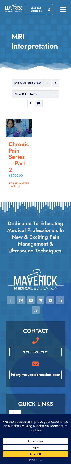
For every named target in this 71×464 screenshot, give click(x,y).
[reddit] (36, 310)
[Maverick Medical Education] (14, 5)
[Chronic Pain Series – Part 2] (19, 128)
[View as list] (38, 103)
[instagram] (21, 300)
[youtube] (50, 300)
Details (25, 182)
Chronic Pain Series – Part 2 (19, 157)
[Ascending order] (55, 83)
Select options (15, 184)
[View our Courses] (40, 300)
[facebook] (11, 300)
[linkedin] (60, 300)
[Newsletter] (31, 300)
